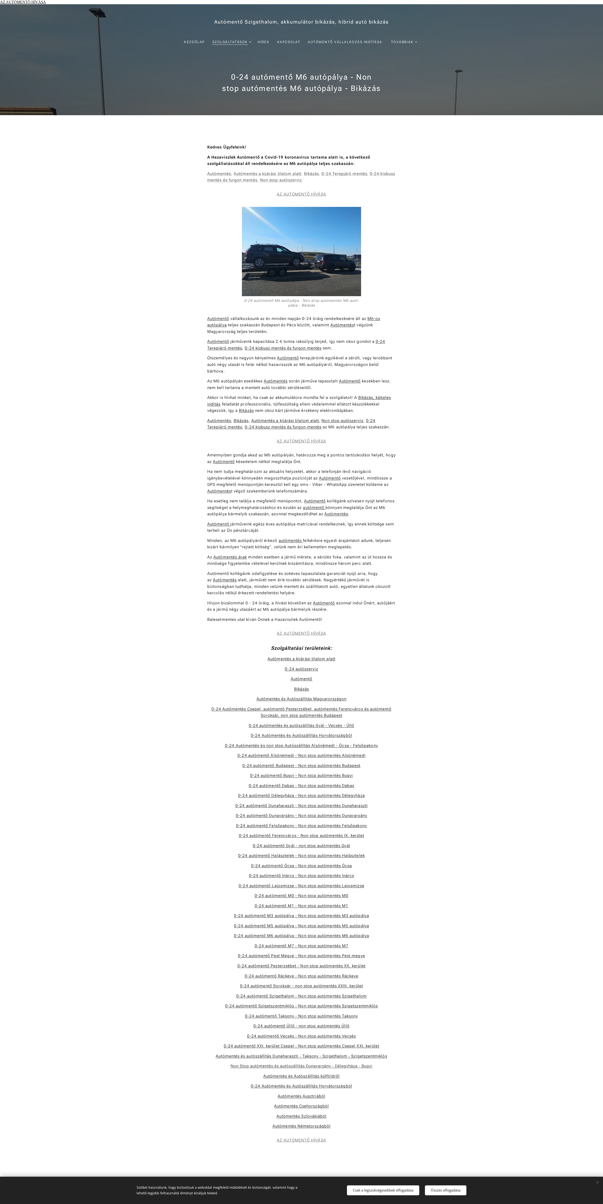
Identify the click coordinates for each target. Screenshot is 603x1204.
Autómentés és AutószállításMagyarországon (301, 698)
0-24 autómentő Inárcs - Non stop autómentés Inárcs (301, 875)
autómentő (314, 507)
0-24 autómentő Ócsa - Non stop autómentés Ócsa (301, 865)
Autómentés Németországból (301, 1126)
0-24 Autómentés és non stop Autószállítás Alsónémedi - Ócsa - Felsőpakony (301, 745)
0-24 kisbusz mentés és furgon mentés (283, 348)
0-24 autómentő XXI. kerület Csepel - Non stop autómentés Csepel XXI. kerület (301, 1046)
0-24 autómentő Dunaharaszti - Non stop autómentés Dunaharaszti (301, 805)
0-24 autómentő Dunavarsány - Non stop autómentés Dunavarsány (301, 815)
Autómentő (218, 318)
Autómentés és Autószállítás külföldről (301, 1076)
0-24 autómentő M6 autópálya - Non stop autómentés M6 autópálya (301, 935)
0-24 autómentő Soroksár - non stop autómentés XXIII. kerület (301, 985)
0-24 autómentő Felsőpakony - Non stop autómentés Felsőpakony (301, 825)
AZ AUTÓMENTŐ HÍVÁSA (23, 2)
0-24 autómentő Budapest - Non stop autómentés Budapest (301, 765)
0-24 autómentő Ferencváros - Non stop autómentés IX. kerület (301, 835)
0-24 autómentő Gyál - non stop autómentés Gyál (301, 845)
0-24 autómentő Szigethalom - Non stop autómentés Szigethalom (301, 996)
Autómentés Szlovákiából (302, 1116)
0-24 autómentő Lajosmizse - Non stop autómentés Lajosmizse (301, 885)
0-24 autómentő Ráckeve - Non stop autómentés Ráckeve (302, 976)
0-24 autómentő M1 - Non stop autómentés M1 (301, 905)
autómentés (291, 540)
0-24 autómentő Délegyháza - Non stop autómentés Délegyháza (301, 795)
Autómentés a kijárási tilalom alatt (268, 173)
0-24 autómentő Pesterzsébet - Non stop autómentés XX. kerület (301, 965)
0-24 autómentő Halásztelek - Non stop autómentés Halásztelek (301, 855)
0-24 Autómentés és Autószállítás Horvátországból (301, 735)
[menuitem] (196, 42)
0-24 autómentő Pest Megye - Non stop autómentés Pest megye (301, 955)
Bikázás (311, 173)
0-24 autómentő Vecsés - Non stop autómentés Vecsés (301, 1036)
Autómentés (219, 173)
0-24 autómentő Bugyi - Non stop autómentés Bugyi (301, 775)
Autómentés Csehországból (301, 1106)
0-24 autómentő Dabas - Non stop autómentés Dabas (301, 785)
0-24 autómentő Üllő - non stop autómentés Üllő (301, 1026)
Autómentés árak (230, 557)
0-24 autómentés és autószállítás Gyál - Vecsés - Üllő (301, 725)
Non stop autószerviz (281, 180)
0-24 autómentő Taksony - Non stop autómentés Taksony (301, 1016)
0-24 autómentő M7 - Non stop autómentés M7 (301, 945)
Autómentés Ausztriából (301, 1096)
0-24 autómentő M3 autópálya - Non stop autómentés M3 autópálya (301, 915)
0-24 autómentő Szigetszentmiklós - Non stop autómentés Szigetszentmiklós (301, 1005)
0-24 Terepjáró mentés (344, 173)
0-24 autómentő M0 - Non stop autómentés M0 (301, 895)
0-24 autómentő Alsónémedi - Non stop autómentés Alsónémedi (301, 755)
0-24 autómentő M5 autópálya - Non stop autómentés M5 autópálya (301, 925)
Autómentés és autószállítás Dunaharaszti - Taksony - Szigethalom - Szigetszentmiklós (301, 1056)
